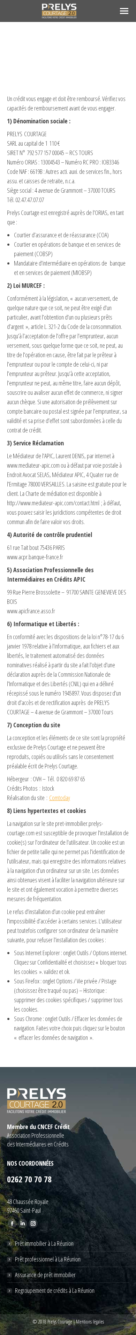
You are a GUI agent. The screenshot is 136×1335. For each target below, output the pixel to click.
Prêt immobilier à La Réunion (44, 1243)
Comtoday (59, 797)
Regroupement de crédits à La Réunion (55, 1290)
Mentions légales (90, 1321)
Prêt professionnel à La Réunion (48, 1259)
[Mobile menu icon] (124, 11)
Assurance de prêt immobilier (45, 1275)
